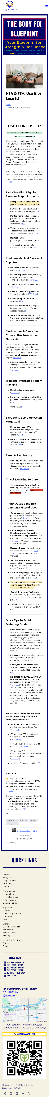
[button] (46, 6)
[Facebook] (17, 838)
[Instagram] (27, 838)
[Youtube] (31, 838)
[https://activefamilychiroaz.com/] (9, 6)
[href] (24, 1010)
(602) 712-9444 (12, 992)
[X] (21, 838)
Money (8, 105)
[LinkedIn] (24, 838)
